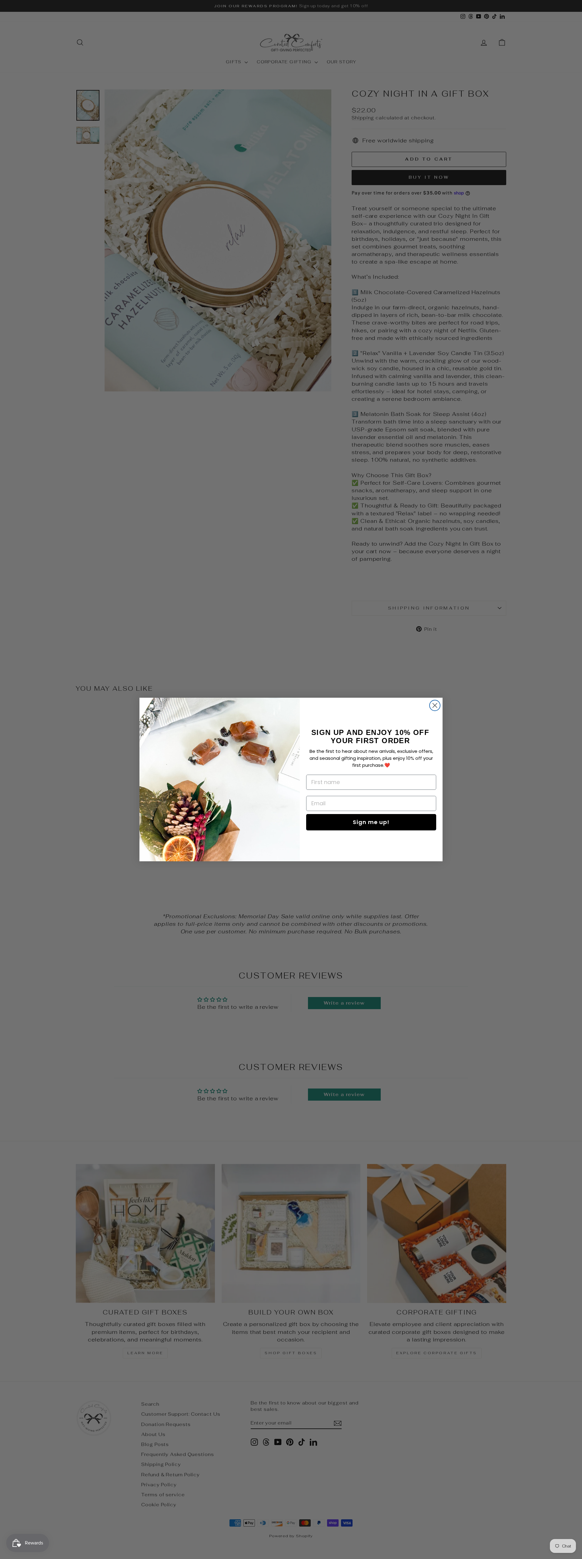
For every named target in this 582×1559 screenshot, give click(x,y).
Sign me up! (371, 822)
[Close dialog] (435, 705)
